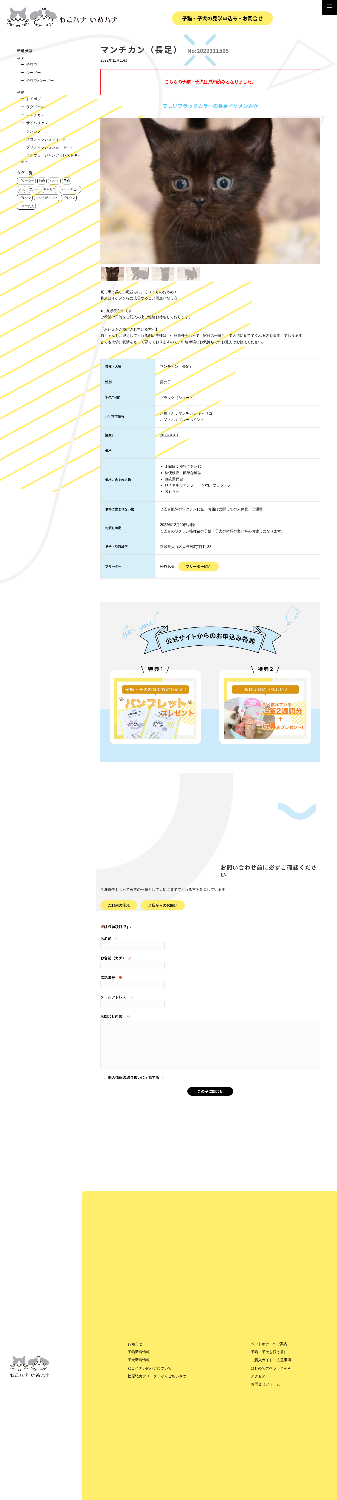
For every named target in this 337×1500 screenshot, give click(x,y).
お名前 (109, 938)
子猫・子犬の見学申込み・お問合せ (222, 18)
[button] (107, 191)
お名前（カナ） (116, 958)
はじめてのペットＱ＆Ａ (271, 1368)
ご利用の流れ (119, 905)
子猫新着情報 (139, 1352)
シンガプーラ (37, 131)
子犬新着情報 (139, 1360)
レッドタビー (70, 189)
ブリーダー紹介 (198, 566)
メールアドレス (116, 997)
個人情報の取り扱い (124, 1077)
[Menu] (329, 7)
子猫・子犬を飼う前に (269, 1352)
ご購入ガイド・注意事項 (271, 1360)
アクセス (258, 1376)
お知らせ (135, 1344)
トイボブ (33, 99)
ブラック (24, 198)
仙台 (42, 181)
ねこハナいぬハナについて (150, 1368)
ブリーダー (26, 181)
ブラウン (68, 198)
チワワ (31, 65)
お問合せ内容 (115, 1016)
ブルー (34, 189)
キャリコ (49, 189)
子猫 (20, 93)
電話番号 (111, 977)
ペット (54, 181)
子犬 (20, 58)
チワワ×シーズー (40, 81)
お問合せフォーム (265, 1384)
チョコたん (26, 206)
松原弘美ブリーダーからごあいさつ (157, 1376)
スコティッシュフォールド (48, 139)
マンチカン (35, 115)
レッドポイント (47, 198)
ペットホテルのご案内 (269, 1344)
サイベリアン (37, 123)
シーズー (33, 73)
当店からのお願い (162, 905)
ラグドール (35, 107)
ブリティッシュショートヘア (50, 147)
